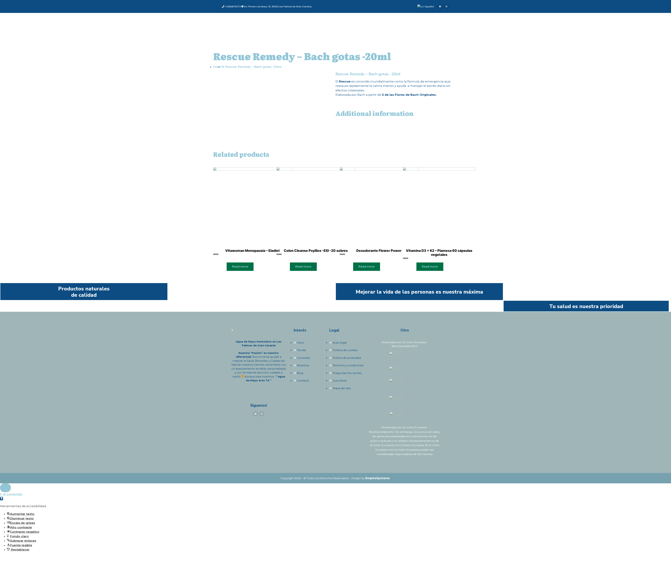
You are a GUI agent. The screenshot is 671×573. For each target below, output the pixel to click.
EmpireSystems (377, 478)
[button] (1, 498)
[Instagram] (446, 6)
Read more (240, 266)
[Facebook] (440, 6)
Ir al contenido (11, 494)
